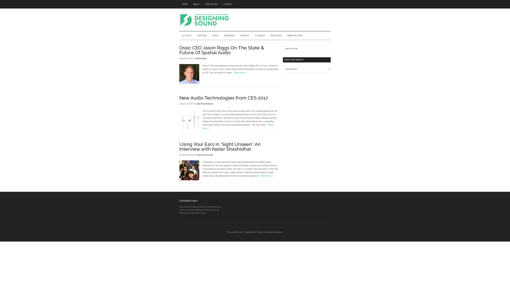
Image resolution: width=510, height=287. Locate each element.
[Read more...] (240, 72)
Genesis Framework (274, 232)
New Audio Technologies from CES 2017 (223, 98)
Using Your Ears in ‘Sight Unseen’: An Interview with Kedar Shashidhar (220, 146)
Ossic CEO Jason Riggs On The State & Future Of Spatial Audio (221, 50)
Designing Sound (204, 20)
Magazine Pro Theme (253, 232)
